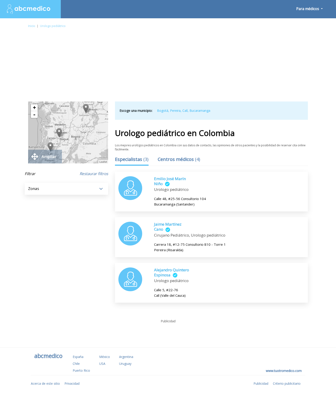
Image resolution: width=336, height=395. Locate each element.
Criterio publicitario (287, 383)
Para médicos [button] (308, 8)
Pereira (175, 110)
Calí (185, 110)
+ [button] (34, 107)
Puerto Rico (81, 370)
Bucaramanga (199, 110)
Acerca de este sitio (45, 383)
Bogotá (162, 110)
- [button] (34, 114)
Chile (76, 363)
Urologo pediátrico (53, 26)
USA (102, 363)
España (78, 357)
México (104, 357)
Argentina (126, 357)
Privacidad (72, 383)
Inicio (31, 26)
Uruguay (125, 363)
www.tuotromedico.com (284, 370)
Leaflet (103, 161)
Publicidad (260, 383)
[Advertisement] (168, 67)
